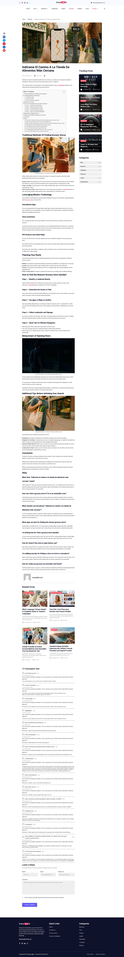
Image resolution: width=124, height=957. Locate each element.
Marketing (84, 120)
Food (87, 8)
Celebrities (54, 8)
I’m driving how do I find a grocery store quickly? (36, 126)
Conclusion (27, 116)
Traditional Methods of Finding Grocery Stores (35, 93)
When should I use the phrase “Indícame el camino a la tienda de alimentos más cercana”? (45, 123)
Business (43, 8)
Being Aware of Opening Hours (31, 113)
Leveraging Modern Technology (31, 95)
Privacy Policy (53, 933)
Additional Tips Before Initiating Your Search (35, 115)
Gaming (81, 945)
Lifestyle (71, 8)
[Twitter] (30, 2)
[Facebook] (19, 2)
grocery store (29, 200)
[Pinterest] (22, 2)
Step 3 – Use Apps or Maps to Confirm (34, 108)
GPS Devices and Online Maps (32, 100)
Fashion (79, 8)
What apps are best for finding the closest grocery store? (38, 124)
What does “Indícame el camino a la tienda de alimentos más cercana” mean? (42, 120)
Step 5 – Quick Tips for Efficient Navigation (35, 111)
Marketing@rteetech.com (99, 2)
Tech (34, 8)
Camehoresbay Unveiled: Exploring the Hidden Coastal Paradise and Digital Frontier (61, 648)
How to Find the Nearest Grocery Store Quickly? (35, 103)
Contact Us (52, 930)
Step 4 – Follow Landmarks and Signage (34, 110)
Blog (25, 592)
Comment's (25, 879)
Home (28, 8)
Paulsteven (28, 659)
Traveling (29, 19)
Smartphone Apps (30, 97)
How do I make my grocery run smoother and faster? (37, 131)
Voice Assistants (30, 98)
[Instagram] (25, 2)
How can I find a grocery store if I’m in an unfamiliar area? (38, 121)
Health (63, 8)
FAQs (25, 118)
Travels (94, 8)
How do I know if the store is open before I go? (36, 128)
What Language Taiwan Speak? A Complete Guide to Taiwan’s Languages (34, 611)
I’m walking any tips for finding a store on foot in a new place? (39, 129)
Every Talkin (31, 954)
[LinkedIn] (27, 2)
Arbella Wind (28, 622)
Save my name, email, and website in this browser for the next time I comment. (44, 897)
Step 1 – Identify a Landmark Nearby (34, 105)
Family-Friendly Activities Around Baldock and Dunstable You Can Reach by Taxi (34, 649)
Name (24, 871)
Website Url (61, 871)
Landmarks (31, 285)
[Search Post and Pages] (104, 8)
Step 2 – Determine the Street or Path (34, 106)
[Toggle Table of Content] (63, 92)
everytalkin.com (28, 75)
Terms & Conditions (54, 936)
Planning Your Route (29, 102)
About (51, 927)
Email (41, 871)
